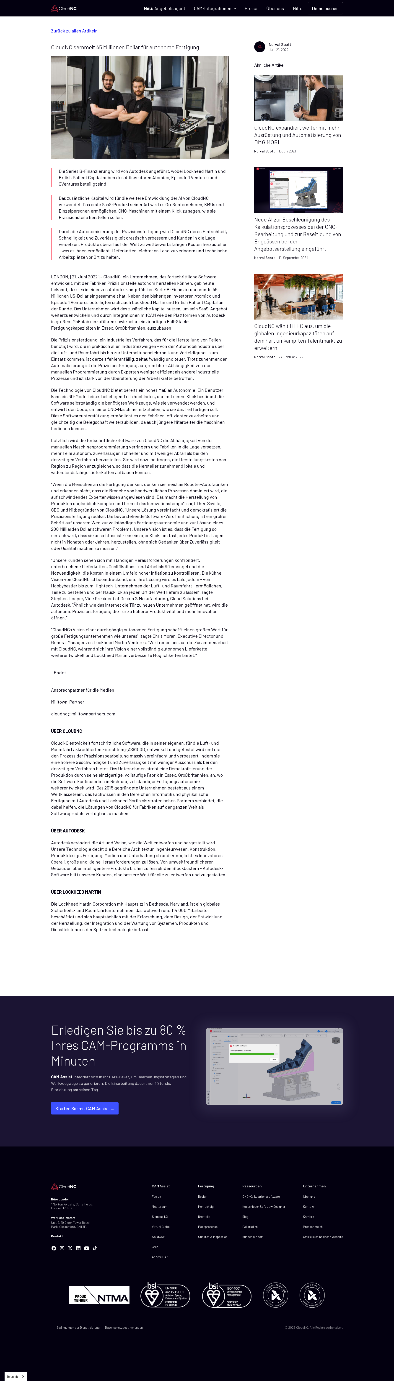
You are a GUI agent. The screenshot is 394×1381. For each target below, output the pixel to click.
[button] (215, 8)
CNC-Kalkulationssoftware (261, 1196)
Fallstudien (250, 1227)
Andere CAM (160, 1257)
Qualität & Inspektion (213, 1237)
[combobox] (16, 1376)
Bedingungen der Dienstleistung (78, 1327)
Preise (251, 8)
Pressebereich (313, 1227)
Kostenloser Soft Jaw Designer (263, 1206)
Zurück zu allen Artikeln (74, 30)
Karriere (308, 1216)
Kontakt (57, 1236)
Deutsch (12, 1376)
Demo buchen (325, 8)
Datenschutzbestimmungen (124, 1327)
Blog (245, 1216)
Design (202, 1196)
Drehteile (204, 1216)
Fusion (156, 1196)
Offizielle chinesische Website (323, 1237)
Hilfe (297, 8)
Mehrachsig (206, 1206)
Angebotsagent (164, 8)
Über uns (275, 8)
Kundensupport (253, 1237)
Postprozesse (208, 1227)
